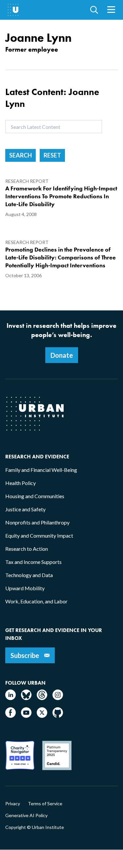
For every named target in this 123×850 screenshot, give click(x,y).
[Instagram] (57, 698)
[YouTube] (26, 716)
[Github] (57, 716)
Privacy (12, 803)
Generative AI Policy (26, 815)
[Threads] (42, 698)
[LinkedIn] (10, 698)
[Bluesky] (26, 698)
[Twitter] (42, 716)
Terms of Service (45, 803)
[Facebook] (10, 716)
